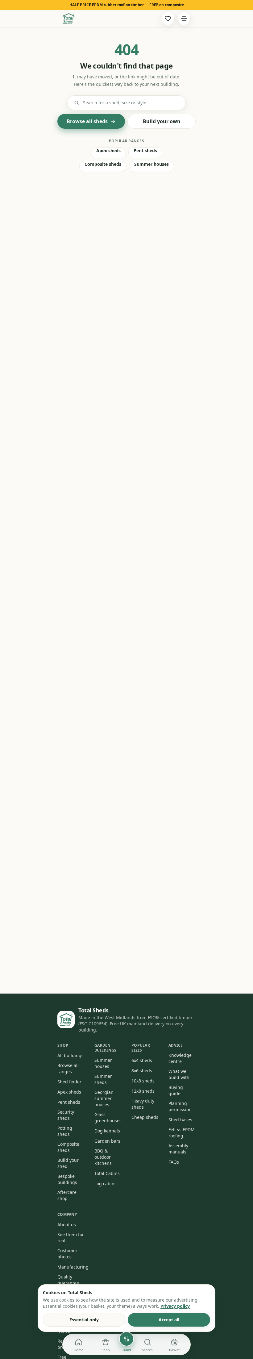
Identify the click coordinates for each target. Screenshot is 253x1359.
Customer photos (67, 1254)
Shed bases (180, 1120)
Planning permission (180, 1106)
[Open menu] (184, 18)
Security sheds (65, 1115)
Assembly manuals (178, 1149)
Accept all (169, 1320)
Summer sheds (103, 1079)
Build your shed (68, 1163)
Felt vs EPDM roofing (181, 1133)
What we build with (178, 1074)
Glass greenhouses (108, 1117)
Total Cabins (107, 1173)
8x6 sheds (141, 1070)
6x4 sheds (141, 1060)
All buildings (70, 1055)
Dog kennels (107, 1131)
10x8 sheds (143, 1081)
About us (66, 1225)
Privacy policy (175, 1306)
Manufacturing (73, 1267)
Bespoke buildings (67, 1179)
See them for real (70, 1238)
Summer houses (151, 164)
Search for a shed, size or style (114, 103)
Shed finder (69, 1082)
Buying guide (175, 1090)
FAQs (173, 1162)
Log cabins (105, 1183)
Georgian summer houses (104, 1098)
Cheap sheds (144, 1117)
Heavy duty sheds (142, 1104)
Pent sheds (145, 150)
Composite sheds (103, 164)
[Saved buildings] (168, 18)
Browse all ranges (68, 1068)
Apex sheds (108, 150)
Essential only (84, 1320)
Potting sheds (64, 1131)
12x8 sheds (143, 1091)
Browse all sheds (87, 121)
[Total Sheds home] (68, 18)
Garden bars (107, 1141)
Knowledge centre (180, 1058)
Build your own (161, 121)
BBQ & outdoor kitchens (103, 1157)
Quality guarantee (68, 1280)
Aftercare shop (67, 1195)
